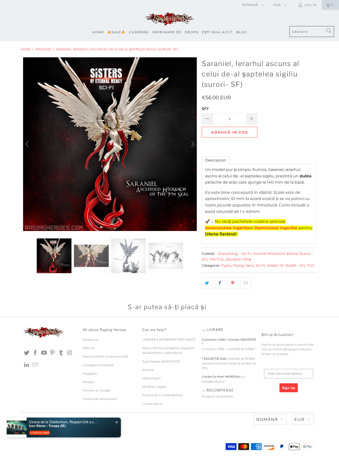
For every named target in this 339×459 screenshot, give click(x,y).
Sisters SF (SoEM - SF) (286, 265)
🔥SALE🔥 (116, 32)
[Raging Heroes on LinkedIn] (27, 365)
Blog (241, 32)
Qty (205, 108)
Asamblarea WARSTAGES (161, 361)
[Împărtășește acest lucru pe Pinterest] (233, 283)
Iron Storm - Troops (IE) (47, 426)
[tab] (215, 160)
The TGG (216, 259)
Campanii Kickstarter (98, 365)
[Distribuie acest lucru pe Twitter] (207, 283)
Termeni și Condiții (96, 390)
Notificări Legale (154, 387)
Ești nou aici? (217, 32)
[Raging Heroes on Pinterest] (52, 353)
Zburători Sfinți (238, 259)
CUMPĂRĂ (139, 32)
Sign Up (288, 388)
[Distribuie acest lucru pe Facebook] (220, 283)
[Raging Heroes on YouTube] (44, 353)
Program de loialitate (217, 396)
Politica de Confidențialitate (162, 395)
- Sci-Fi (245, 253)
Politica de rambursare (100, 399)
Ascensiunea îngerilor (227, 228)
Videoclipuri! (151, 378)
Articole (148, 370)
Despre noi (91, 339)
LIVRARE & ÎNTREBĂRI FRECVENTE (169, 339)
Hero (249, 265)
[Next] (192, 144)
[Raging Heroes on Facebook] (35, 353)
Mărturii (88, 348)
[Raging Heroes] (169, 19)
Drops (192, 32)
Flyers (226, 265)
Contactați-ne (152, 404)
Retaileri (89, 382)
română (250, 5)
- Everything (226, 253)
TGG (310, 265)
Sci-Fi (260, 265)
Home (98, 32)
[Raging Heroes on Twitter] (27, 353)
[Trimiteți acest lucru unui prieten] (245, 283)
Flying (238, 265)
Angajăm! (90, 373)
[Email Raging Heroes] (35, 365)
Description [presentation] (215, 160)
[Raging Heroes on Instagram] (69, 353)
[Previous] (28, 144)
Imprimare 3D (166, 32)
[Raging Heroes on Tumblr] (61, 353)
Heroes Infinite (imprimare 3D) (105, 356)
